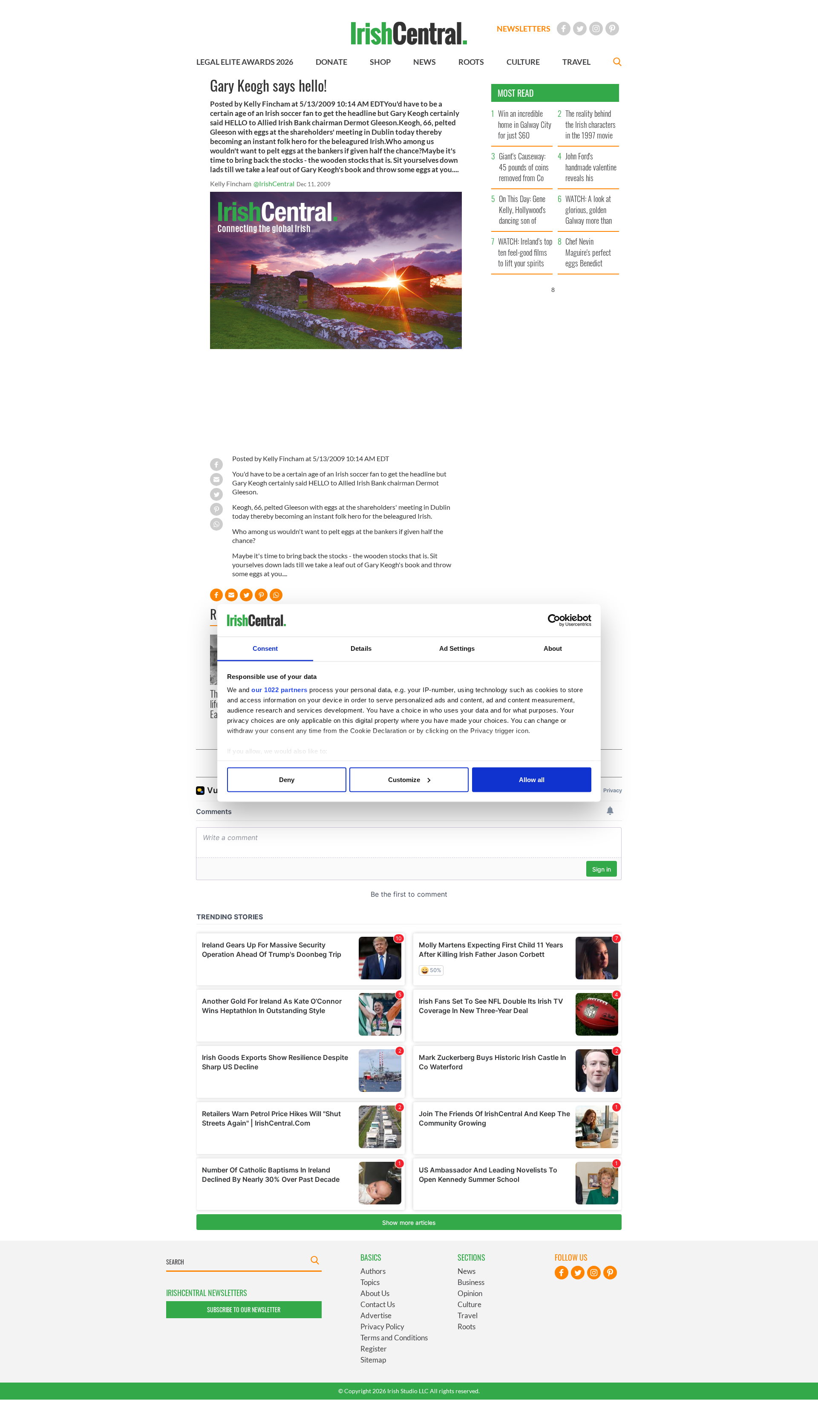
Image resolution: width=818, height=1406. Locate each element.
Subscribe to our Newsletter (243, 1309)
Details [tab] (361, 648)
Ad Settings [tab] (457, 648)
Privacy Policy (382, 1326)
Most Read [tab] (516, 93)
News (466, 1271)
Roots (466, 1326)
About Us (374, 1293)
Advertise (376, 1315)
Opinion (470, 1293)
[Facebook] (563, 28)
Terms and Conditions (394, 1337)
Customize (404, 779)
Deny (286, 779)
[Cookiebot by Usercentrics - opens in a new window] (554, 620)
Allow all (531, 779)
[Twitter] (580, 28)
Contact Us (377, 1304)
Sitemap (373, 1359)
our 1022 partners (279, 689)
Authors (373, 1271)
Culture (469, 1304)
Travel (468, 1315)
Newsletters (523, 28)
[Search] (617, 63)
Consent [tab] (265, 648)
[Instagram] (596, 28)
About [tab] (553, 648)
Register (373, 1348)
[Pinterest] (612, 28)
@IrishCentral (273, 183)
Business (471, 1282)
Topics (370, 1282)
